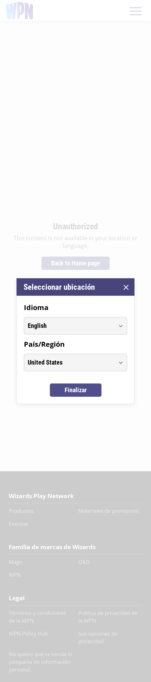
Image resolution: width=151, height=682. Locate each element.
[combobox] (69, 325)
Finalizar (76, 390)
